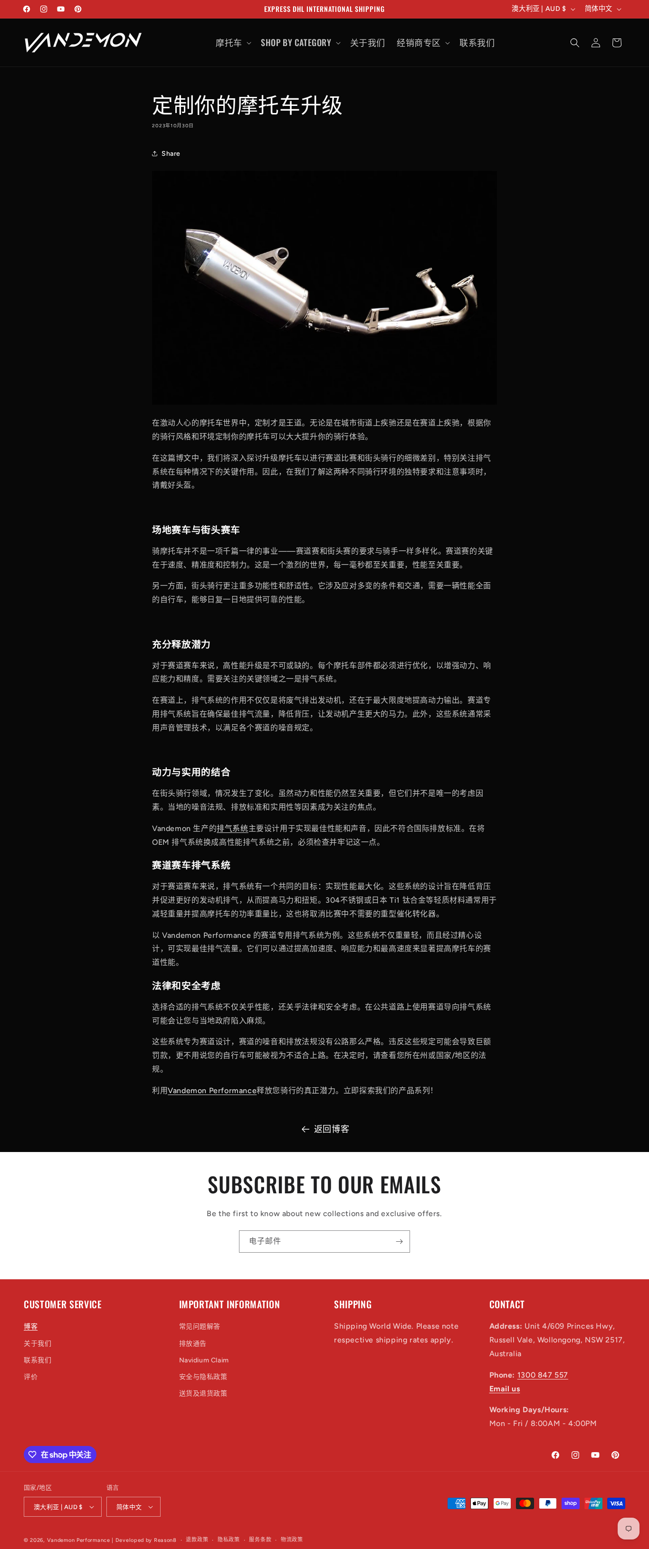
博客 (31, 1326)
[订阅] (399, 1241)
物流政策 (292, 1540)
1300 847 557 (542, 1374)
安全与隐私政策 (203, 1377)
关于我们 (37, 1343)
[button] (232, 42)
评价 (31, 1377)
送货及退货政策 (203, 1393)
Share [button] (171, 154)
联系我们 (37, 1360)
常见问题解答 (200, 1326)
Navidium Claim (204, 1360)
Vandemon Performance (78, 1540)
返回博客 (331, 1129)
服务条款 (260, 1540)
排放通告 (193, 1343)
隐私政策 (229, 1540)
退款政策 (197, 1540)
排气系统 (232, 828)
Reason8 (165, 1540)
